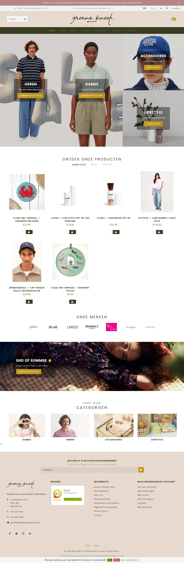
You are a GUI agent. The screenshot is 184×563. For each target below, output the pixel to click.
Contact (98, 515)
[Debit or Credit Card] (87, 545)
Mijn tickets (143, 495)
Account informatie (147, 487)
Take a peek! (153, 67)
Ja (110, 560)
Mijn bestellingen (146, 491)
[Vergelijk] (161, 8)
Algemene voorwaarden (106, 507)
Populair (107, 164)
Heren (85, 30)
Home (52, 30)
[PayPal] (96, 545)
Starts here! (153, 124)
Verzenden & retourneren (106, 503)
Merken (131, 30)
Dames (73, 30)
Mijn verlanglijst (145, 499)
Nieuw (94, 164)
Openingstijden (101, 491)
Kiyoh (121, 556)
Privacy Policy (101, 511)
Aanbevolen (79, 164)
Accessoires (100, 30)
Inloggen (176, 8)
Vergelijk (142, 503)
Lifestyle (116, 30)
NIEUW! (62, 30)
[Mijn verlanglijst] (167, 8)
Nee (116, 560)
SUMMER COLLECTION (30, 95)
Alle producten (145, 507)
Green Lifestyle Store (104, 487)
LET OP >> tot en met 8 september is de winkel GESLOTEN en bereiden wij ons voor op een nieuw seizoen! (92, 3)
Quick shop (28, 217)
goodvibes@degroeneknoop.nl (26, 522)
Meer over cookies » (130, 560)
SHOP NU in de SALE (29, 371)
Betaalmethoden (102, 499)
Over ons (98, 495)
